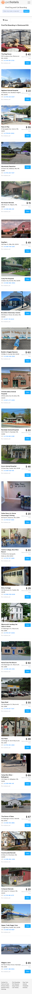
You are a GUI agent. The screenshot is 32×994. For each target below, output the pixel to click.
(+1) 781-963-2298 (9, 436)
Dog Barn (4, 242)
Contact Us (4, 982)
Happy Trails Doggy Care (9, 925)
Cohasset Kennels (7, 889)
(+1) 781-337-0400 (9, 633)
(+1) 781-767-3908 (9, 558)
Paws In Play (5, 127)
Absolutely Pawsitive (8, 166)
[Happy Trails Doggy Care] (16, 913)
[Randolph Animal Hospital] (16, 418)
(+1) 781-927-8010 (9, 520)
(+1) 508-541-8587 (9, 929)
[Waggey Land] (16, 949)
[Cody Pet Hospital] (16, 266)
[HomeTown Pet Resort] (16, 650)
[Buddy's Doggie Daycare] (16, 338)
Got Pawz (4, 738)
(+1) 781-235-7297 (9, 173)
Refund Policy (5, 987)
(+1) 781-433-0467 (9, 97)
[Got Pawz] (16, 726)
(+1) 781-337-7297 (9, 708)
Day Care (25, 982)
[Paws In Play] (16, 115)
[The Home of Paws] (16, 803)
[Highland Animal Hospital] (16, 78)
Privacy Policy (5, 986)
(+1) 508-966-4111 (9, 783)
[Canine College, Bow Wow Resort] (16, 537)
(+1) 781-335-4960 (9, 745)
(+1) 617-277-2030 (9, 400)
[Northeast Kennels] (16, 190)
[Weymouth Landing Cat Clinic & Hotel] (16, 612)
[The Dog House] (16, 40)
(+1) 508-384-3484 (9, 859)
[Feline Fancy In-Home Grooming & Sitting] (16, 496)
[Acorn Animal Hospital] (16, 454)
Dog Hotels (15, 986)
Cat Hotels (15, 987)
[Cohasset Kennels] (16, 877)
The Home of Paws (7, 816)
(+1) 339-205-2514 (9, 669)
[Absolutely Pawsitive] (16, 153)
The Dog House (6, 54)
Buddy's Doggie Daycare (9, 352)
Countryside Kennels (8, 853)
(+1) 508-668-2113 (9, 209)
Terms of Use (5, 984)
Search (26, 11)
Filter (6, 20)
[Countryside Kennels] (16, 841)
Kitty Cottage (6, 588)
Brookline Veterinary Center (10, 313)
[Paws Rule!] (16, 689)
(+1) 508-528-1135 (9, 470)
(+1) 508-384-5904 (9, 283)
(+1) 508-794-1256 (9, 246)
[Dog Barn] (16, 229)
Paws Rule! (4, 702)
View (27, 63)
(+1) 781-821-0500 (9, 133)
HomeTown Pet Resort (9, 662)
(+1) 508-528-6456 (9, 594)
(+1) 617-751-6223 (9, 319)
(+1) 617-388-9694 (9, 969)
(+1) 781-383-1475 (9, 895)
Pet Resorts (15, 984)
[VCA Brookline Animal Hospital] (16, 378)
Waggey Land (5, 963)
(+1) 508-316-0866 (9, 823)
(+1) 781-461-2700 (9, 60)
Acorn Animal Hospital (8, 466)
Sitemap (3, 989)
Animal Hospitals (25, 985)
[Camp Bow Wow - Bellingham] (16, 763)
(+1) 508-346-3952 (9, 356)
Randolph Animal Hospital (10, 430)
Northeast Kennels (7, 203)
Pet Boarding (16, 982)
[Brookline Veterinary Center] (16, 300)
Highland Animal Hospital (9, 90)
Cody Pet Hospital (7, 278)
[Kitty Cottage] (16, 576)
